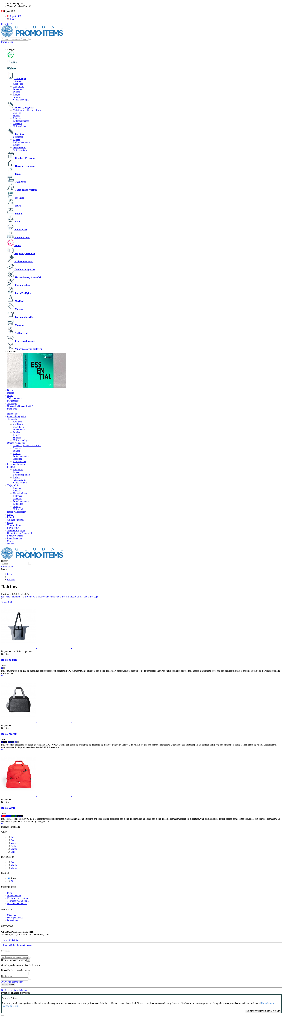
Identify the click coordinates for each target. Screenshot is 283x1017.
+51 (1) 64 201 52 (9, 939)
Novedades (12, 413)
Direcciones (12, 920)
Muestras (15, 868)
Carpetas (17, 113)
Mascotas (19, 325)
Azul (12, 840)
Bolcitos (17, 488)
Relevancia (6, 596)
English (13, 19)
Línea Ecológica (22, 293)
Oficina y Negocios (23, 107)
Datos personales (15, 917)
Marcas (18, 309)
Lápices (16, 139)
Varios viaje (18, 509)
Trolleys (16, 506)
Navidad (19, 301)
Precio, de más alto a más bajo (84, 596)
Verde (13, 843)
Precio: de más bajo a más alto (55, 596)
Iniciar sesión (8, 985)
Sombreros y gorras (24, 269)
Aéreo (13, 862)
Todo (13, 878)
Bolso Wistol (8, 807)
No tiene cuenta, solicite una (14, 990)
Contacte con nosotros (17, 898)
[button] (12, 49)
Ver (2, 676)
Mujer (17, 205)
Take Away (20, 182)
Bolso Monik (9, 733)
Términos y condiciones (18, 901)
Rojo (13, 837)
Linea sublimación (23, 317)
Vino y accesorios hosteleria (28, 349)
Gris (13, 852)
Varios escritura (20, 150)
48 (11, 602)
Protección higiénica (24, 341)
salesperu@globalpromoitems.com (17, 945)
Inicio (9, 893)
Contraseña (6, 976)
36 (8, 602)
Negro (14, 846)
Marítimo (15, 865)
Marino (14, 849)
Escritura (19, 134)
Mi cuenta (11, 915)
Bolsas (17, 174)
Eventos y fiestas (22, 285)
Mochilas (19, 198)
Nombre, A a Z (19, 596)
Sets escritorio (19, 147)
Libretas (16, 118)
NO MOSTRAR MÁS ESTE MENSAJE (263, 1011)
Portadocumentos (21, 121)
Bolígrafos (18, 137)
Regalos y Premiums (24, 158)
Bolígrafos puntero (21, 142)
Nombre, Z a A (34, 596)
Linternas (17, 496)
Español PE (15, 16)
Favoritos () (6, 24)
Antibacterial (21, 333)
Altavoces (17, 81)
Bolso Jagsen (9, 659)
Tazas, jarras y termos (25, 190)
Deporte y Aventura (24, 253)
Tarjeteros (17, 123)
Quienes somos (14, 895)
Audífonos (18, 83)
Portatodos (18, 504)
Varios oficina (19, 126)
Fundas (16, 91)
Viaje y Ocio (13, 485)
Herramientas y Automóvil (27, 277)
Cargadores (18, 86)
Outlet (17, 245)
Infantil (18, 213)
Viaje (17, 221)
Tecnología (20, 78)
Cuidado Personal (23, 261)
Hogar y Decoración (24, 166)
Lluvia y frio (20, 229)
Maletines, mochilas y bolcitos (27, 110)
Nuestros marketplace (17, 903)
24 (5, 602)
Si (12, 881)
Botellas (16, 490)
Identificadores (20, 493)
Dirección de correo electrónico (15, 970)
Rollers (16, 144)
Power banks (19, 89)
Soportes (17, 97)
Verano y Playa (22, 237)
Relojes (16, 94)
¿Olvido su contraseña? (12, 981)
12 (2, 602)
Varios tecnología (21, 99)
